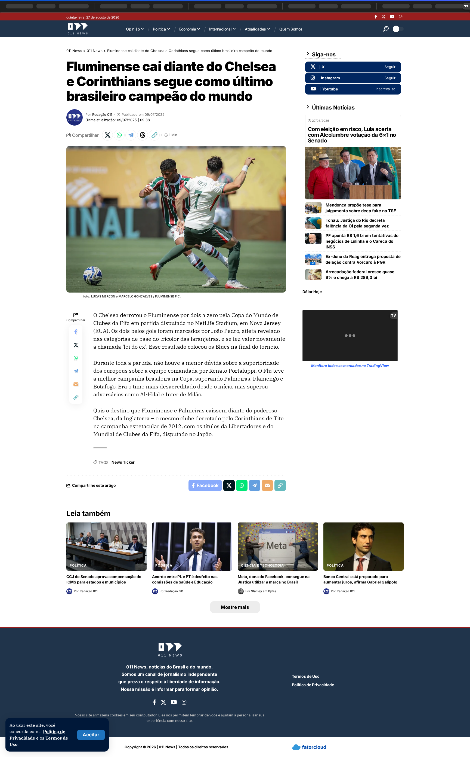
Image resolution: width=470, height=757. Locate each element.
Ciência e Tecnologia (262, 565)
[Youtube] (353, 89)
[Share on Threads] (142, 135)
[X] (383, 16)
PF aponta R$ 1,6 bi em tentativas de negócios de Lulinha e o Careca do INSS (362, 241)
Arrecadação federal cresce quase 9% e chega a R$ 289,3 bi (360, 274)
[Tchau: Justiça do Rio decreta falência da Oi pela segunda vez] (313, 223)
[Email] (75, 384)
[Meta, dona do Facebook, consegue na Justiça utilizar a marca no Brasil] (278, 546)
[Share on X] (107, 135)
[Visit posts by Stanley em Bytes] (241, 591)
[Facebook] (375, 16)
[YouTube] (392, 16)
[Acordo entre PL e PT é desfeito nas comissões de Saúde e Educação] (192, 546)
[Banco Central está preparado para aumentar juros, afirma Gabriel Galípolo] (363, 546)
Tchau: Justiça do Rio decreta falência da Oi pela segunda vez (357, 223)
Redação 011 (102, 115)
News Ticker (123, 462)
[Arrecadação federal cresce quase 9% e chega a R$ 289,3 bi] (313, 274)
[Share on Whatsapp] (119, 135)
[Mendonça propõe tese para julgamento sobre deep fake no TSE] (313, 208)
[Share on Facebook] (75, 331)
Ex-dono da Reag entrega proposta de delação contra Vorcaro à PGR (363, 259)
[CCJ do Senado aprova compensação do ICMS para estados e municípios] (106, 546)
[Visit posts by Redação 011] (74, 117)
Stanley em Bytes (263, 591)
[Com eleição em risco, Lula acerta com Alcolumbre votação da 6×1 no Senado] (353, 173)
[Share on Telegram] (130, 135)
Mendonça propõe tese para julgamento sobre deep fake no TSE (361, 207)
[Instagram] (401, 16)
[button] (91, 735)
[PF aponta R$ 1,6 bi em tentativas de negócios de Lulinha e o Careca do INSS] (313, 238)
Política (78, 565)
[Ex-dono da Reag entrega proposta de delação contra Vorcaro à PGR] (313, 259)
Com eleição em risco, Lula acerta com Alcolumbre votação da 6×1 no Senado (352, 135)
